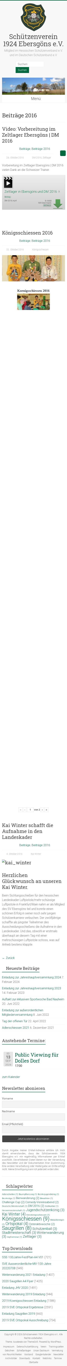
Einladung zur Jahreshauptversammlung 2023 (31, 988)
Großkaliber (51, 1206)
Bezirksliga (8, 1198)
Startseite (33, 1362)
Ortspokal (16, 1223)
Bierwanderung (27, 1198)
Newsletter (58, 1354)
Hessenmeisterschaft (13, 1210)
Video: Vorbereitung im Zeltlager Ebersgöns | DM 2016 (30, 135)
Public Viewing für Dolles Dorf (37, 1058)
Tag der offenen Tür (14, 1021)
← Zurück (8, 958)
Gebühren (9, 1350)
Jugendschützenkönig (45, 1210)
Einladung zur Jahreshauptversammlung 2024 (31, 977)
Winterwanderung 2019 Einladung (23, 1294)
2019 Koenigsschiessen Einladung (24, 1300)
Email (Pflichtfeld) (12, 1124)
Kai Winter (36, 854)
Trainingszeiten (56, 1346)
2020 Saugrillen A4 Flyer (17, 1281)
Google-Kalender (43, 1354)
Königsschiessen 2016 (27, 233)
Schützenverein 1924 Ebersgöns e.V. (33, 40)
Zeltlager (47, 157)
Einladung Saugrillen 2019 (18, 1313)
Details (47, 205)
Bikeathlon (46, 1198)
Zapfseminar (14, 1237)
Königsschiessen (40, 249)
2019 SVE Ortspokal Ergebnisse (22, 1307)
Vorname (7, 1098)
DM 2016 (37, 157)
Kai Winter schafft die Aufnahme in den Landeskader (27, 831)
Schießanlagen (24, 1350)
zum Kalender (11, 1077)
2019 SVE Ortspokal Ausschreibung (25, 1320)
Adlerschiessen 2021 (15, 1027)
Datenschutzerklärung (27, 1346)
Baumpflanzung (28, 1194)
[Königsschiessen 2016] (33, 257)
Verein (43, 1346)
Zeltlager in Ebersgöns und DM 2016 (30, 192)
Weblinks (47, 1358)
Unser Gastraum (41, 1350)
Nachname (8, 1111)
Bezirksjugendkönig (48, 1194)
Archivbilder (11, 1358)
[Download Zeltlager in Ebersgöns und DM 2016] (8, 177)
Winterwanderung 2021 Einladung (23, 1274)
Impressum (8, 1346)
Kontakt (36, 1358)
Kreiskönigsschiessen (38, 1215)
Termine (58, 1358)
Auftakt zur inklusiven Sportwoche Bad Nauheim (33, 999)
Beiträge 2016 (41, 149)
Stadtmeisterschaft (19, 1233)
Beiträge (24, 149)
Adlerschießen (10, 1194)
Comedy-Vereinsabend (42, 1202)
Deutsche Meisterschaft (14, 1206)
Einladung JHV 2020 (15, 1287)
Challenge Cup (13, 1202)
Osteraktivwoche (42, 1224)
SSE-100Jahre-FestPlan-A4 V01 (23, 1257)
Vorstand (28, 1354)
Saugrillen (17, 1228)
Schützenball (44, 1229)
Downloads (24, 1358)
